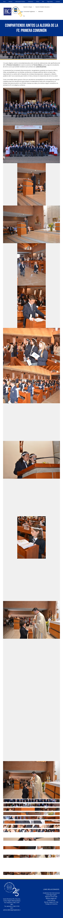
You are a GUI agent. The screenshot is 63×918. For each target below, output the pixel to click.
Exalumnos (30, 1)
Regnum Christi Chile (51, 896)
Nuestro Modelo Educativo (42, 7)
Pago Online (50, 1)
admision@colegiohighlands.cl (11, 910)
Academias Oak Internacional (51, 893)
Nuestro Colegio (27, 7)
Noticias (10, 1)
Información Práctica (20, 1)
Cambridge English (51, 895)
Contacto (58, 1)
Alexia (37, 1)
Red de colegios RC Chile (51, 902)
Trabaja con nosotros (51, 904)
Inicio (4, 1)
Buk (43, 1)
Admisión (40, 11)
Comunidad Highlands (29, 11)
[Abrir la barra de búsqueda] (24, 16)
